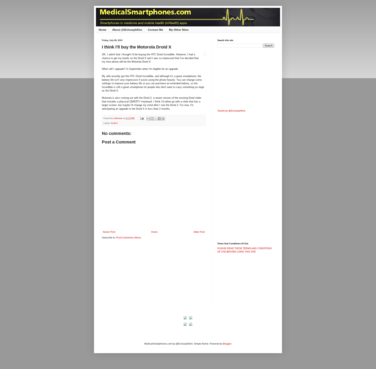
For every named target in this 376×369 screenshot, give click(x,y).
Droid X (114, 123)
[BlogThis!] (152, 119)
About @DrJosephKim (127, 29)
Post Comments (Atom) (128, 237)
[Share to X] (156, 119)
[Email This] (148, 119)
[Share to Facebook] (159, 119)
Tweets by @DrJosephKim (231, 110)
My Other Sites (179, 29)
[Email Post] (141, 118)
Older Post (199, 232)
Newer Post (109, 232)
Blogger (227, 343)
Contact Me (155, 29)
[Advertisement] (135, 272)
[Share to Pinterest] (163, 119)
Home (102, 29)
